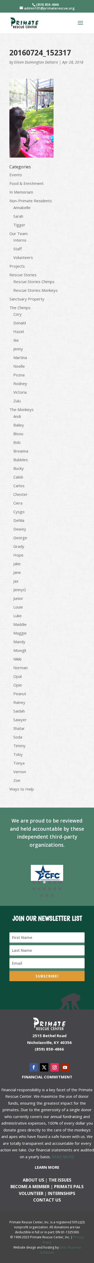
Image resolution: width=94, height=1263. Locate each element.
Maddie (20, 624)
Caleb (18, 477)
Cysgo (19, 511)
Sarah (18, 216)
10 (49, 889)
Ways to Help (21, 789)
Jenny (18, 348)
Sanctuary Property (26, 299)
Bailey (18, 425)
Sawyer (20, 719)
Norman (20, 667)
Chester (20, 494)
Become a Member (30, 1186)
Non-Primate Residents (30, 200)
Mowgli (19, 650)
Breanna (20, 451)
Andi (17, 416)
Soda (17, 737)
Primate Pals (69, 1186)
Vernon (19, 771)
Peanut (19, 693)
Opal (17, 676)
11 (55, 889)
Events (15, 174)
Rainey (19, 702)
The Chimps (20, 307)
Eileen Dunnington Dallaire (36, 62)
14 (47, 895)
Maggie (20, 633)
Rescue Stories (23, 274)
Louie (18, 607)
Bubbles (20, 459)
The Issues (60, 1180)
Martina (20, 357)
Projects (17, 266)
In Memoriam (21, 192)
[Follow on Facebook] (34, 1067)
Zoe (16, 780)
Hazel (18, 331)
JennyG (19, 589)
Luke (17, 615)
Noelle (19, 366)
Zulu (17, 400)
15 (52, 895)
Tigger (19, 224)
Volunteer (31, 1193)
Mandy (19, 641)
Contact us (47, 1200)
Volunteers (23, 257)
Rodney (20, 383)
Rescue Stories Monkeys (35, 290)
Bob (17, 442)
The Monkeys (21, 409)
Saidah (19, 711)
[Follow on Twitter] (44, 1067)
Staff (17, 248)
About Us (33, 1180)
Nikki (17, 659)
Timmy (19, 745)
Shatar (19, 728)
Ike (16, 340)
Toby (18, 754)
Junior (18, 598)
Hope (18, 555)
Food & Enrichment (26, 183)
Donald (19, 322)
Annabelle (22, 207)
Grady (18, 546)
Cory (17, 314)
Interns (19, 240)
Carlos (19, 485)
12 (60, 889)
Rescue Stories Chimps (34, 281)
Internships (61, 1193)
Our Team (18, 233)
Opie (17, 685)
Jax (16, 581)
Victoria (20, 392)
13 (41, 895)
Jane (17, 572)
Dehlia (18, 520)
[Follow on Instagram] (54, 1067)
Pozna (19, 374)
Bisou (18, 433)
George (20, 537)
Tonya (19, 763)
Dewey (19, 529)
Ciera (17, 503)
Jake (17, 563)
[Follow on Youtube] (65, 1067)
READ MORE (63, 1156)
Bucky (18, 468)
